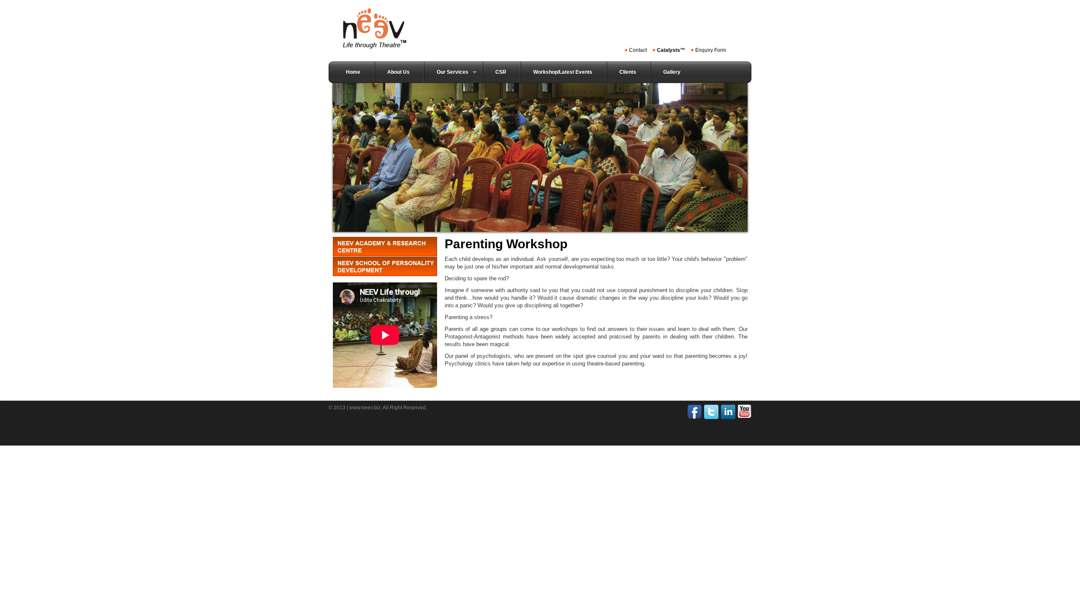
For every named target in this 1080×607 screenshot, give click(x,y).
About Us (398, 72)
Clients (627, 72)
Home (353, 72)
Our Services (452, 72)
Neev (377, 28)
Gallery (671, 72)
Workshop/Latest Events (562, 72)
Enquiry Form (710, 50)
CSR (500, 72)
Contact (638, 50)
